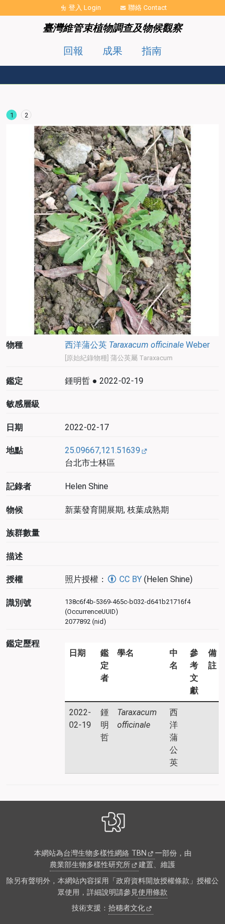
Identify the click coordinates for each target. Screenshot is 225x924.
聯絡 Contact (147, 7)
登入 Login (85, 7)
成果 (112, 51)
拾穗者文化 (126, 908)
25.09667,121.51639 (102, 450)
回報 (73, 51)
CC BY (129, 579)
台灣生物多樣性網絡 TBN (105, 853)
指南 (152, 51)
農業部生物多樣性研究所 (90, 864)
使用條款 (152, 892)
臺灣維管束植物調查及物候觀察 (112, 28)
